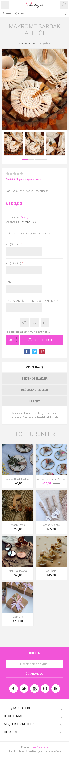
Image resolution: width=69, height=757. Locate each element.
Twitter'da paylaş (34, 351)
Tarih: (10, 282)
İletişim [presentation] (34, 401)
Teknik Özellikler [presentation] (35, 378)
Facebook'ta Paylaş (27, 351)
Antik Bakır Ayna (18, 570)
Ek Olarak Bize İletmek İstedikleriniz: (32, 300)
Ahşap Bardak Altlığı (17, 479)
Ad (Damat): (14, 263)
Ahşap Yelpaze (51, 524)
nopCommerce (40, 747)
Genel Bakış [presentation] (34, 367)
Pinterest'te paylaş (42, 351)
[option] (13, 143)
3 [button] (38, 159)
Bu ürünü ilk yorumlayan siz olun (23, 179)
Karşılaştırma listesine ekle (34, 322)
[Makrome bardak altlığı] (13, 143)
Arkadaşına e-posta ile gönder (45, 322)
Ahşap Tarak (18, 524)
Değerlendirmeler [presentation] (34, 389)
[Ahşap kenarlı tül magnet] (51, 459)
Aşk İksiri (51, 570)
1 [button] (25, 159)
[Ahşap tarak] (17, 505)
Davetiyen (26, 217)
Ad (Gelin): (13, 244)
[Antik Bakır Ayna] (17, 551)
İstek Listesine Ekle (24, 322)
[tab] (34, 367)
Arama (65, 13)
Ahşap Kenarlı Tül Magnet (51, 479)
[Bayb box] (17, 597)
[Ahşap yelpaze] (51, 505)
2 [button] (31, 159)
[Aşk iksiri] (51, 551)
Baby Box (18, 616)
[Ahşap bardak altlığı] (17, 459)
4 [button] (44, 159)
